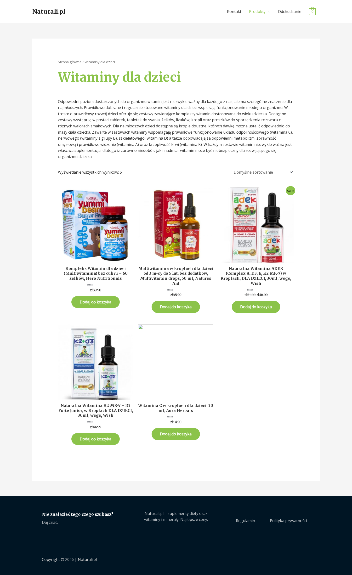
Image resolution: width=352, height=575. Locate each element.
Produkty (257, 11)
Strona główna (69, 61)
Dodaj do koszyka (95, 302)
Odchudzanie (289, 11)
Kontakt (234, 11)
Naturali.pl (48, 11)
